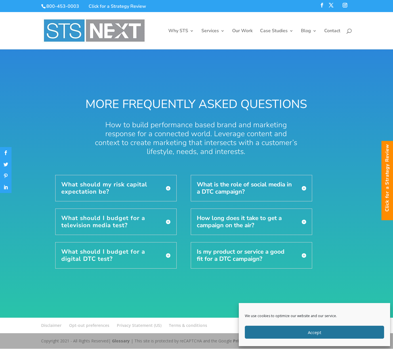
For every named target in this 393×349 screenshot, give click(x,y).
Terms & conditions (188, 325)
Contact (332, 31)
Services (210, 31)
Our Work (242, 31)
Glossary (121, 341)
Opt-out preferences (89, 325)
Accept (314, 332)
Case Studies (274, 31)
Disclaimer (51, 325)
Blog (306, 31)
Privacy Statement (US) (139, 325)
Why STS (178, 31)
